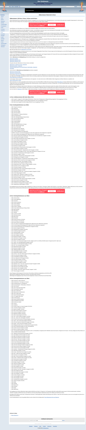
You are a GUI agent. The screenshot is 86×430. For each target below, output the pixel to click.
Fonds (2, 27)
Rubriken (2, 14)
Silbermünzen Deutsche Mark (15, 71)
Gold (2, 32)
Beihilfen (2, 22)
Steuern (2, 40)
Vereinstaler (12, 68)
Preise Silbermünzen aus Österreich (16, 77)
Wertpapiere (3, 45)
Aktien (2, 18)
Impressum (49, 426)
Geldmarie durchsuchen (47, 418)
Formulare (3, 29)
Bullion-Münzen (60, 81)
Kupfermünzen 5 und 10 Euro (26, 49)
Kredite (2, 37)
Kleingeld (2, 35)
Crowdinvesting (4, 24)
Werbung (35, 426)
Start (10, 6)
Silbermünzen (17, 74)
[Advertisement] (77, 35)
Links (40, 426)
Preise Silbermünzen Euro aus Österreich (51, 397)
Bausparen (3, 21)
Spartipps (2, 38)
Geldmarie (3, 30)
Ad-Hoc (2, 16)
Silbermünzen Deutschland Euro (15, 73)
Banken (2, 19)
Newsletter (17, 6)
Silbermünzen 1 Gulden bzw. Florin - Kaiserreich (18, 64)
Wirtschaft (2, 46)
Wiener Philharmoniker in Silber (15, 80)
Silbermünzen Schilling (14, 58)
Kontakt (44, 426)
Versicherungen (4, 43)
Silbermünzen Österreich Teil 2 (15, 61)
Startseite (30, 426)
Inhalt (13, 6)
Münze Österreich (14, 415)
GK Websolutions (45, 428)
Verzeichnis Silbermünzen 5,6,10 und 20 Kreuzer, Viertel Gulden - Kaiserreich (23, 67)
